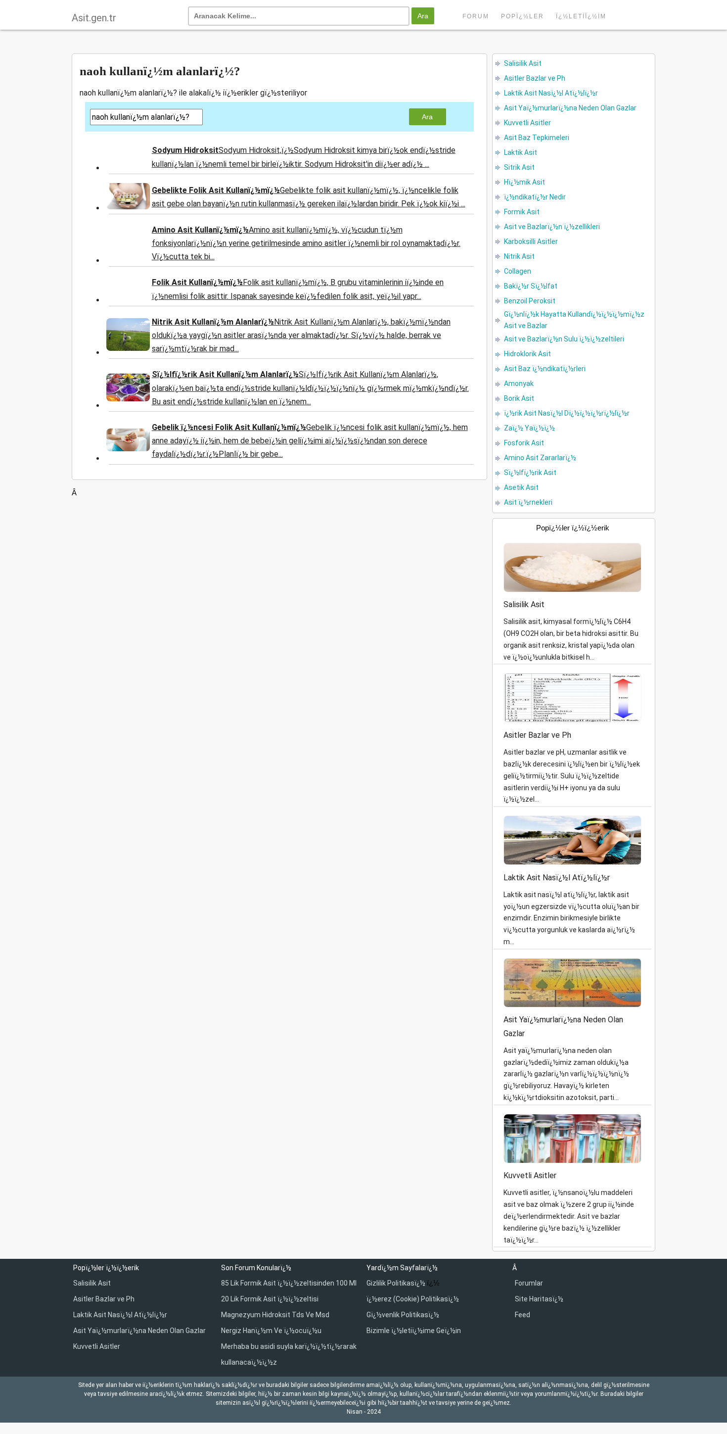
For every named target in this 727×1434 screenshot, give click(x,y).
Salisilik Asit (92, 1283)
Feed (522, 1315)
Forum (475, 16)
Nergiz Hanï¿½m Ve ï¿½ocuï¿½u (271, 1331)
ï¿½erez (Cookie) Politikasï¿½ (412, 1299)
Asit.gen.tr (94, 18)
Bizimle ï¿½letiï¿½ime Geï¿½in (413, 1331)
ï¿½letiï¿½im (581, 16)
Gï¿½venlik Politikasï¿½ (402, 1315)
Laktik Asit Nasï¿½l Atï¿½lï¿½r (120, 1315)
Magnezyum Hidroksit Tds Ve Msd (275, 1315)
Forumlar (529, 1283)
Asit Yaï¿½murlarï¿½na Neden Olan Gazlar (139, 1331)
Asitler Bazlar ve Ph (104, 1299)
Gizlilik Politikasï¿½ (396, 1283)
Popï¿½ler (522, 16)
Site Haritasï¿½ (539, 1299)
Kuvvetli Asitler (96, 1346)
